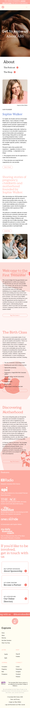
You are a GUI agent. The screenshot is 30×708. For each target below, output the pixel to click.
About (3, 635)
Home (3, 633)
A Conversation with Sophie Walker (11, 524)
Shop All (18, 654)
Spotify (6, 654)
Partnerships (19, 669)
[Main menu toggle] (26, 7)
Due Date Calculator (6, 640)
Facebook (18, 674)
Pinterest (18, 676)
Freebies (18, 656)
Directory (4, 638)
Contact (18, 666)
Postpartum (4, 674)
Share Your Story (6, 643)
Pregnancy (4, 669)
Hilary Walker (17, 702)
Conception (4, 666)
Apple (5, 658)
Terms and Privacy (15, 699)
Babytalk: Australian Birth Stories (10, 484)
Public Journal (21, 704)
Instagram (18, 671)
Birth (3, 671)
